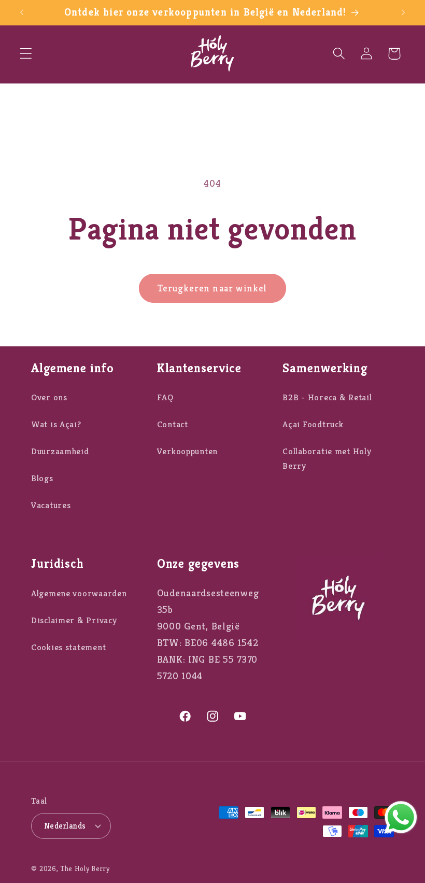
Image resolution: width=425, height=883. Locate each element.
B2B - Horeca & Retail (327, 397)
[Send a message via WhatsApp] (401, 817)
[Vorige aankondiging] (21, 12)
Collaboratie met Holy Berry (326, 458)
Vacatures (50, 505)
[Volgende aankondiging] (403, 12)
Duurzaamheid (60, 451)
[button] (26, 53)
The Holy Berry (85, 868)
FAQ (165, 397)
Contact (172, 424)
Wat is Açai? (56, 424)
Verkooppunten (187, 451)
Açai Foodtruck (312, 424)
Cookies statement (68, 647)
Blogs (42, 478)
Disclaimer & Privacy (74, 620)
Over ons (49, 397)
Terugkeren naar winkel (212, 288)
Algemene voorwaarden (78, 593)
